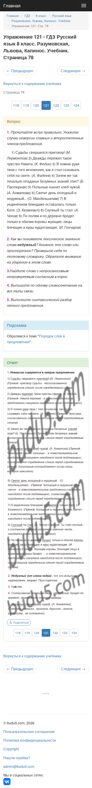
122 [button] (56, 105)
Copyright (11, 748)
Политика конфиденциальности (29, 740)
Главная (12, 5)
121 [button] (46, 105)
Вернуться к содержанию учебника (32, 83)
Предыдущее (20, 70)
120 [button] (36, 105)
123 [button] (66, 105)
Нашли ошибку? (16, 757)
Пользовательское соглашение (29, 731)
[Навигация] (84, 5)
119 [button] (26, 105)
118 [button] (16, 105)
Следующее (73, 70)
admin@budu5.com (18, 766)
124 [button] (76, 105)
